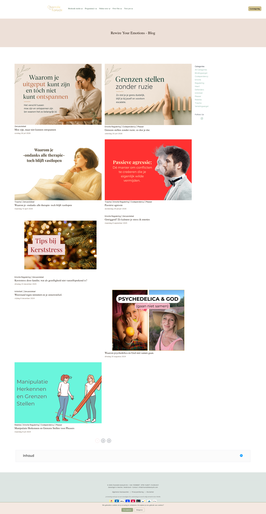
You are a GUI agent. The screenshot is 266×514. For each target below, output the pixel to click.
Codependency (129, 127)
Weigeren (139, 510)
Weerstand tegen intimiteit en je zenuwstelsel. (38, 294)
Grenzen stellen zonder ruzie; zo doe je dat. (127, 130)
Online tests (103, 9)
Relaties (18, 425)
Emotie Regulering (113, 127)
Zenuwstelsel (20, 126)
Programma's (90, 9)
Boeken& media (74, 9)
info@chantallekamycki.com (148, 487)
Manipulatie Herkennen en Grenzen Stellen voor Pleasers (44, 428)
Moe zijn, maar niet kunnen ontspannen (35, 129)
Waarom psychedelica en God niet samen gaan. (129, 353)
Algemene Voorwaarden (120, 492)
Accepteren (127, 510)
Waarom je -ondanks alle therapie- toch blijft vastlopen (43, 205)
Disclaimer (150, 492)
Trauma (18, 202)
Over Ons (116, 9)
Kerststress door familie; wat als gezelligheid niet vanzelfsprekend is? (51, 280)
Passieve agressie (114, 205)
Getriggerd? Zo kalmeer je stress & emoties (127, 219)
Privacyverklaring (138, 492)
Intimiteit (18, 291)
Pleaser (140, 127)
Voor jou (127, 9)
